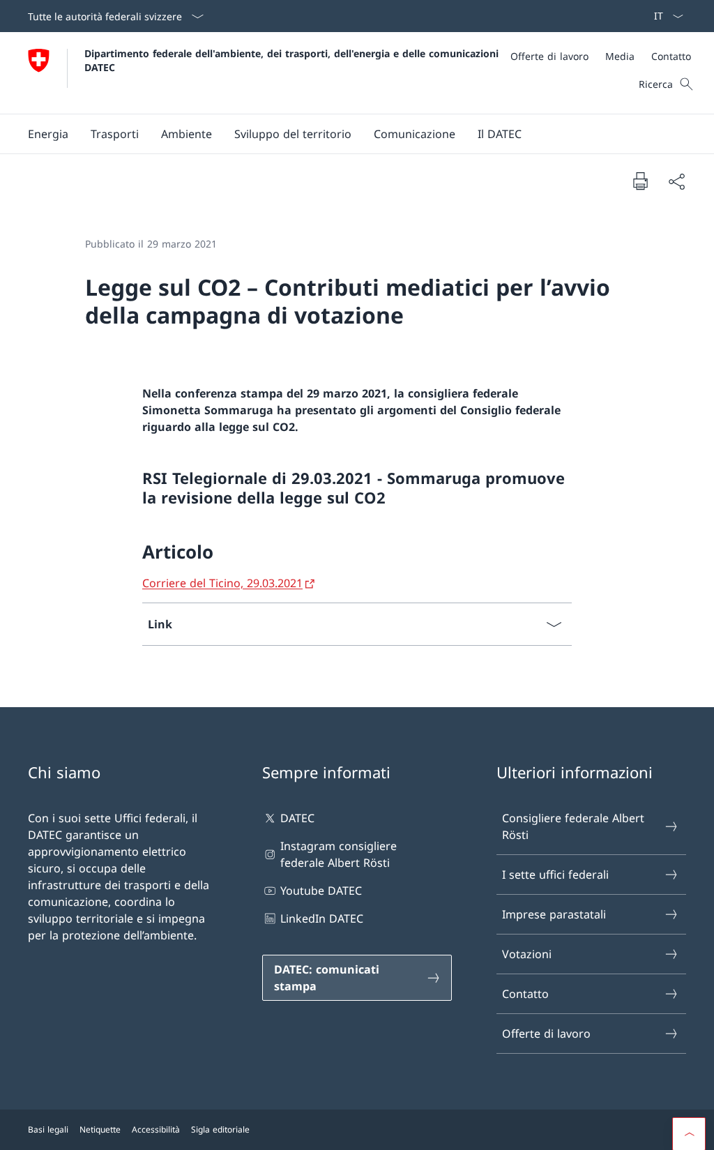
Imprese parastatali (554, 914)
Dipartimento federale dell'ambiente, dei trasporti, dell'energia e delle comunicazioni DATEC (293, 60)
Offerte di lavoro (546, 1033)
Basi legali (48, 1129)
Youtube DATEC (321, 890)
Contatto (525, 993)
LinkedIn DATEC (321, 918)
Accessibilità (156, 1129)
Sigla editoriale (220, 1129)
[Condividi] (676, 181)
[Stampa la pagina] (640, 180)
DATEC (297, 818)
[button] (48, 133)
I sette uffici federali (555, 874)
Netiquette (100, 1129)
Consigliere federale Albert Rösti (573, 826)
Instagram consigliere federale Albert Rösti (338, 854)
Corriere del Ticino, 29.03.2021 (222, 583)
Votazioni (527, 954)
